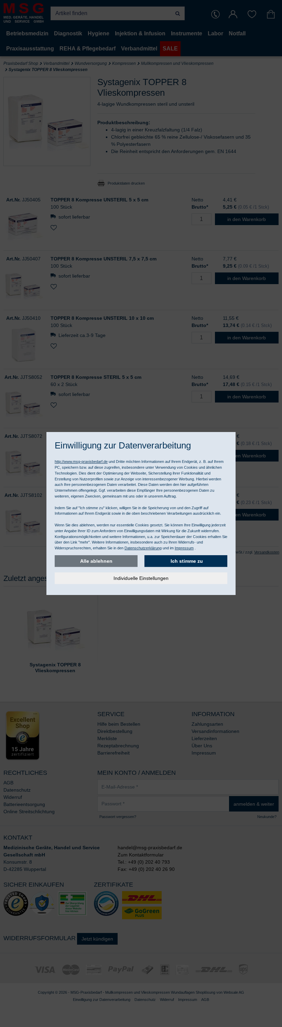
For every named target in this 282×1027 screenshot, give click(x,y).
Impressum (184, 548)
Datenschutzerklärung (143, 548)
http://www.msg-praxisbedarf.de (81, 461)
